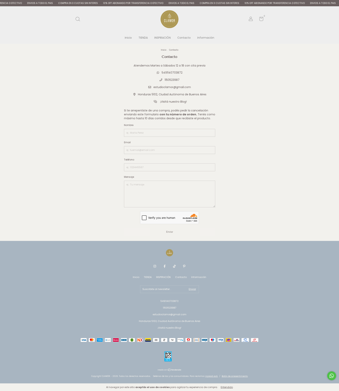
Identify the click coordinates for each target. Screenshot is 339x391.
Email (127, 142)
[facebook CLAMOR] (164, 266)
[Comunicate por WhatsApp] (331, 375)
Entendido (227, 387)
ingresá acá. (211, 376)
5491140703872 (171, 73)
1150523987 (172, 80)
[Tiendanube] (169, 370)
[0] (260, 19)
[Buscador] (79, 19)
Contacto (184, 38)
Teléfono (129, 159)
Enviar (169, 232)
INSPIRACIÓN (162, 38)
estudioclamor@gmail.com (172, 87)
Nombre (128, 125)
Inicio (128, 38)
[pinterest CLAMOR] (184, 266)
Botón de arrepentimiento (235, 376)
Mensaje (129, 177)
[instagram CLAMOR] (154, 266)
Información (205, 38)
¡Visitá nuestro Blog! (173, 102)
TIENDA (143, 38)
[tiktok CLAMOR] (174, 266)
